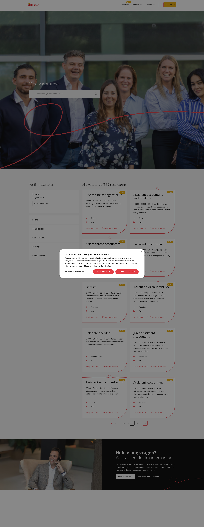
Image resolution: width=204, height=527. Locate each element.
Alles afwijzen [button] (103, 272)
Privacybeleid (116, 266)
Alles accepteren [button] (127, 272)
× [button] (141, 251)
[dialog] (102, 263)
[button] (74, 271)
